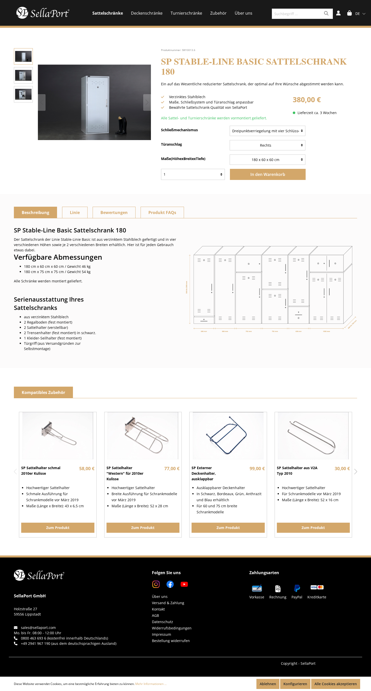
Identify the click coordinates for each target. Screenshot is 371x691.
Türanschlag (171, 144)
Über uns (160, 596)
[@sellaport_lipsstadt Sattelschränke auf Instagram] (156, 583)
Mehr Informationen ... (151, 684)
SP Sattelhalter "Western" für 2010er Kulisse (125, 473)
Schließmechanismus (179, 129)
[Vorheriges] (41, 102)
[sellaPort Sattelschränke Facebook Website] (168, 583)
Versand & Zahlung (168, 602)
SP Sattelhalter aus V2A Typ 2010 (297, 470)
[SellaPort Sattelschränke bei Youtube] (181, 583)
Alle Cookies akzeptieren (335, 683)
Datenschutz (162, 621)
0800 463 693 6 (33, 638)
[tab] (35, 212)
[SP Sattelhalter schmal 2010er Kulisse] (57, 435)
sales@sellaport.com (38, 627)
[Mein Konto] (338, 14)
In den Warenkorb (267, 174)
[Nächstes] (147, 102)
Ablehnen (268, 683)
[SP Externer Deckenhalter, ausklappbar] (228, 435)
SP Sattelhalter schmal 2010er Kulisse (40, 470)
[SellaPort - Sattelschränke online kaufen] (39, 568)
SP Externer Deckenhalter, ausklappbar (204, 473)
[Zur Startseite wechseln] (43, 13)
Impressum (161, 634)
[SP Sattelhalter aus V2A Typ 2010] (313, 435)
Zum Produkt (57, 527)
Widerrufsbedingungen (172, 628)
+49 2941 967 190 (35, 643)
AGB (155, 615)
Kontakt (158, 609)
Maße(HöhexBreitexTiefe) (183, 158)
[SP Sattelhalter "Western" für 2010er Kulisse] (143, 435)
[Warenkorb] (349, 14)
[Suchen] (327, 14)
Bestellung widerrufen (171, 640)
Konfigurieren (295, 683)
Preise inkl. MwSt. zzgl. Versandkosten (325, 107)
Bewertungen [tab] (114, 212)
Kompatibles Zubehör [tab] (43, 392)
